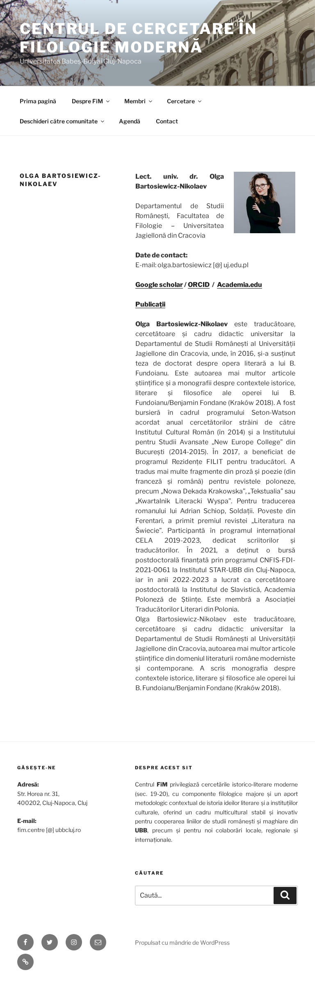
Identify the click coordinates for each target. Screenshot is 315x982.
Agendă (129, 121)
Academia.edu (239, 285)
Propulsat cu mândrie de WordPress (182, 942)
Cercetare (181, 101)
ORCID (199, 285)
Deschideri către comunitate (59, 121)
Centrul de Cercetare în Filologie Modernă (138, 38)
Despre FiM (87, 101)
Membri (135, 101)
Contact (167, 121)
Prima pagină (38, 101)
